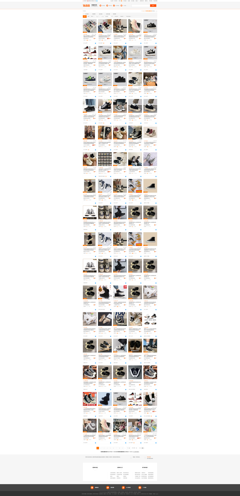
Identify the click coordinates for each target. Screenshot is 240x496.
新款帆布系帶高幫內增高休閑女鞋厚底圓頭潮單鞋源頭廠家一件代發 (150, 409)
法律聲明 (119, 492)
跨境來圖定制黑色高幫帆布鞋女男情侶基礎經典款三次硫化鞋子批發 (150, 196)
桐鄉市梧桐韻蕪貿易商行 (147, 171)
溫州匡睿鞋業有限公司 (102, 118)
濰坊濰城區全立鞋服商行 (132, 38)
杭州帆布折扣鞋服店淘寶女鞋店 (122, 474)
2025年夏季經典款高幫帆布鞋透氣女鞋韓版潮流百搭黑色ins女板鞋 (90, 409)
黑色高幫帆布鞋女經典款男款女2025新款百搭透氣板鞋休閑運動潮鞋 (90, 223)
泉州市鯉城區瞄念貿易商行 (87, 304)
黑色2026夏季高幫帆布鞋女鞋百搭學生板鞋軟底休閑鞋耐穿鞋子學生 (120, 329)
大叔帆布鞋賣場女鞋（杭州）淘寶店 (116, 472)
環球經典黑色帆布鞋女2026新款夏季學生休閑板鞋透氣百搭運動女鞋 (150, 36)
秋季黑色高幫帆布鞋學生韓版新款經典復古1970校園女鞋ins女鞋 (105, 143)
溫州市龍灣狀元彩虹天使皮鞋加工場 (147, 411)
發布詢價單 (149, 457)
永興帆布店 (118, 478)
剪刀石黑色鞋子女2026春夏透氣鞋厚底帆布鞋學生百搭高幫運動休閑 (120, 356)
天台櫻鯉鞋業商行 (132, 91)
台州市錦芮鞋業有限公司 (132, 331)
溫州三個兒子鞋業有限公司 (117, 65)
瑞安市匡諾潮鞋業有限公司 (132, 438)
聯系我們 (135, 492)
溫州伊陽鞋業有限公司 (117, 198)
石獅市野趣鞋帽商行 (87, 358)
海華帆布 (124, 476)
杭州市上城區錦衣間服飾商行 (146, 474)
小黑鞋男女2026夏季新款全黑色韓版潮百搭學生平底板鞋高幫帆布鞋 (90, 116)
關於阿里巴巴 (131, 492)
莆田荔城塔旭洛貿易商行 (87, 411)
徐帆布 (111, 476)
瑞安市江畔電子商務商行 (117, 331)
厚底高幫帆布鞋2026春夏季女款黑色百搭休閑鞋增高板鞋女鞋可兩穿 (150, 116)
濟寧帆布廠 (125, 478)
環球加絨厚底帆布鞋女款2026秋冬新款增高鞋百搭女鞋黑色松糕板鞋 (150, 63)
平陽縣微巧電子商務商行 (102, 331)
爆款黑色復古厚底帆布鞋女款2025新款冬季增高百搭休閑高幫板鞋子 (120, 143)
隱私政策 (126, 492)
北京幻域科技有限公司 (138, 478)
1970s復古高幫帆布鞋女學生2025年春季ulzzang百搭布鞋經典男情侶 (150, 436)
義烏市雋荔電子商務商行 (147, 304)
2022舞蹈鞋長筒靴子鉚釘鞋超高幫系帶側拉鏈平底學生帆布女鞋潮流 (90, 436)
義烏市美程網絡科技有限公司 (147, 38)
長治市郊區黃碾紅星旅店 (146, 478)
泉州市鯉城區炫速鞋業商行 (87, 384)
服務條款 (122, 492)
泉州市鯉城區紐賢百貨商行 (102, 384)
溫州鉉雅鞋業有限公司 (102, 198)
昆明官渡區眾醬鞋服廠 (102, 304)
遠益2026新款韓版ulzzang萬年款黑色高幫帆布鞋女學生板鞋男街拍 (90, 36)
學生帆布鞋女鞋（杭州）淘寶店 (128, 472)
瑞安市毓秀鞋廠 (86, 438)
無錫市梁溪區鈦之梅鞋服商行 (87, 65)
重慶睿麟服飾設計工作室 (147, 198)
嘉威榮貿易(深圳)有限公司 (147, 438)
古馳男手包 (143, 472)
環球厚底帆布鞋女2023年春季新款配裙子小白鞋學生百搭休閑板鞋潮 (120, 90)
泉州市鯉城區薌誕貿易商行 (132, 304)
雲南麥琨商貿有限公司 (152, 478)
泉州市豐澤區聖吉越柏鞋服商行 (147, 358)
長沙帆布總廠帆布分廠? (127, 474)
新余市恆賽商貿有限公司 (147, 118)
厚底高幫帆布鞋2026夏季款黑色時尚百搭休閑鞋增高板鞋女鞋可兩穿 (135, 116)
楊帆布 (118, 476)
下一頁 (128, 448)
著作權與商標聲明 (114, 492)
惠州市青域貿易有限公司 (117, 171)
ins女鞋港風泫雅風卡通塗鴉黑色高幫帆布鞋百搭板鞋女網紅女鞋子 (150, 170)
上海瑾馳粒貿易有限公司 (117, 304)
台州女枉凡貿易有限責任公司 (87, 171)
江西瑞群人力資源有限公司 (139, 476)
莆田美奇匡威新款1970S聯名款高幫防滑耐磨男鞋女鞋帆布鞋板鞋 (135, 36)
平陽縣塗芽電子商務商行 (102, 278)
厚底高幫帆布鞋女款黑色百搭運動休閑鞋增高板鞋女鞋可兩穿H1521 (105, 36)
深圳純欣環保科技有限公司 (152, 474)
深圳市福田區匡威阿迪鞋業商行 (132, 384)
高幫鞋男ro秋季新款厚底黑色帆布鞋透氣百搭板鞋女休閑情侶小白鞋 (104, 196)
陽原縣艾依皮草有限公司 (139, 472)
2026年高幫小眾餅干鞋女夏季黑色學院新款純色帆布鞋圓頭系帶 (120, 116)
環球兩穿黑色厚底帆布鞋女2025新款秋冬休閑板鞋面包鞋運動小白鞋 (105, 63)
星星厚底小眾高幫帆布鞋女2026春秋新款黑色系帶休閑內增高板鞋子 (120, 36)
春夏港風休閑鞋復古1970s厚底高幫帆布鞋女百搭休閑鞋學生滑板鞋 (120, 436)
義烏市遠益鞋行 (86, 38)
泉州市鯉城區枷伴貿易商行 (147, 278)
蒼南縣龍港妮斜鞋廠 (87, 118)
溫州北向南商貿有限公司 (147, 91)
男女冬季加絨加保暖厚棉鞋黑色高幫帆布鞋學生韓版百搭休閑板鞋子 (105, 303)
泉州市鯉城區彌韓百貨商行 (117, 384)
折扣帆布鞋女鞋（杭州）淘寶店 (115, 474)
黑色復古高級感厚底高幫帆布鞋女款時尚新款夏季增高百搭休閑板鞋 (90, 143)
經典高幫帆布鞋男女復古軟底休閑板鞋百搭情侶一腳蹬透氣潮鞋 (90, 63)
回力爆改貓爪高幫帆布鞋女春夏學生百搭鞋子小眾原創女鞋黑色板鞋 (105, 223)
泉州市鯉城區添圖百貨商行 (132, 278)
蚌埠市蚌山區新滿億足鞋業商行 (117, 278)
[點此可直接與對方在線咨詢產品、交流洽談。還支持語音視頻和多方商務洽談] (95, 43)
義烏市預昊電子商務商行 (87, 331)
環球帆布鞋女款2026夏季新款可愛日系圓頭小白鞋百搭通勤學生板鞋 (135, 63)
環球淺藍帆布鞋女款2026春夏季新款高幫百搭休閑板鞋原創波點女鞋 (105, 90)
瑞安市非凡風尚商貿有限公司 (102, 38)
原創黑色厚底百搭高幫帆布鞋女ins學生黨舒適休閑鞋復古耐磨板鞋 (105, 356)
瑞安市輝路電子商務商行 (132, 198)
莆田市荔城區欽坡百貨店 (147, 384)
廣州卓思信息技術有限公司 (139, 474)
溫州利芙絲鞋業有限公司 (102, 358)
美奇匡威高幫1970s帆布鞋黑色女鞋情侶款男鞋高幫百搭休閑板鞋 (90, 383)
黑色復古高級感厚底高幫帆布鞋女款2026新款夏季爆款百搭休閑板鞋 (90, 196)
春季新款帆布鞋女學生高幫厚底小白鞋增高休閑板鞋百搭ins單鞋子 (135, 436)
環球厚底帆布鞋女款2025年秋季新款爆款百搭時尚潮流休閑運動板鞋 (90, 90)
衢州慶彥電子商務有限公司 (132, 358)
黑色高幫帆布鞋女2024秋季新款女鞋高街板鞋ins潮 (135, 223)
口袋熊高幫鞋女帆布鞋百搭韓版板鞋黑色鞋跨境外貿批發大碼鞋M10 (105, 116)
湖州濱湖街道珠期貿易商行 (117, 118)
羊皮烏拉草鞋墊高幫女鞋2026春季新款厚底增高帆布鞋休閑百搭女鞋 (120, 63)
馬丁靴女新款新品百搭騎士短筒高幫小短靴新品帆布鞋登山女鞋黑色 (105, 329)
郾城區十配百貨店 (87, 198)
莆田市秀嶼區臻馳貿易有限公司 (87, 278)
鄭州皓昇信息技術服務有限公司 (147, 476)
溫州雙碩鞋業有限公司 (117, 38)
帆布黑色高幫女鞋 (139, 457)
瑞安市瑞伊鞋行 (116, 438)
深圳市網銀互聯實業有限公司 (153, 476)
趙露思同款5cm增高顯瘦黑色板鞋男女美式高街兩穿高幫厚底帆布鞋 (135, 356)
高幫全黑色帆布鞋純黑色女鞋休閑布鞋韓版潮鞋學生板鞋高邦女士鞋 (120, 223)
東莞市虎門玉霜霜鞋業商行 (117, 358)
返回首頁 (131, 451)
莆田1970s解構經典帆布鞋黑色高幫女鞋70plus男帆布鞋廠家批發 (150, 356)
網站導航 (139, 492)
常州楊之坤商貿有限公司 (102, 411)
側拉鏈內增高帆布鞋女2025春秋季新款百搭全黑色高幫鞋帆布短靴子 (105, 409)
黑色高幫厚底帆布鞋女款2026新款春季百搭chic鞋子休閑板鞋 (120, 170)
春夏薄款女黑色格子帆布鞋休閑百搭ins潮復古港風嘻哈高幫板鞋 (135, 170)
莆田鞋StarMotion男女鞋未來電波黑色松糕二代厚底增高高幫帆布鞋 (150, 329)
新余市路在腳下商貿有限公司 (132, 118)
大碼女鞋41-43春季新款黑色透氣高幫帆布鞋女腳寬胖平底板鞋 (120, 303)
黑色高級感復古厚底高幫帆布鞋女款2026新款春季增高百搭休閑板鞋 (150, 90)
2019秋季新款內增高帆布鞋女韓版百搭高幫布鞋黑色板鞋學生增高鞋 (135, 196)
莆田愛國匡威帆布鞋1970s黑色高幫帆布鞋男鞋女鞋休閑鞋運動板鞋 (135, 143)
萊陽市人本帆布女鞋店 (120, 472)
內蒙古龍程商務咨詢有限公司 (153, 472)
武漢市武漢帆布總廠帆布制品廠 (115, 478)
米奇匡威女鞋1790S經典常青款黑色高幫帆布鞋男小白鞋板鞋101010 (105, 170)
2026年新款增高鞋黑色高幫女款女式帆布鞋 (135, 383)
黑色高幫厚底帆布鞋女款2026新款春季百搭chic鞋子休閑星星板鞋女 (135, 90)
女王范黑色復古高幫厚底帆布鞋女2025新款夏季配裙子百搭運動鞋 (150, 143)
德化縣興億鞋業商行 (147, 331)
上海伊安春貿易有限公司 (132, 171)
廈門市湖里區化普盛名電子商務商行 (102, 171)
